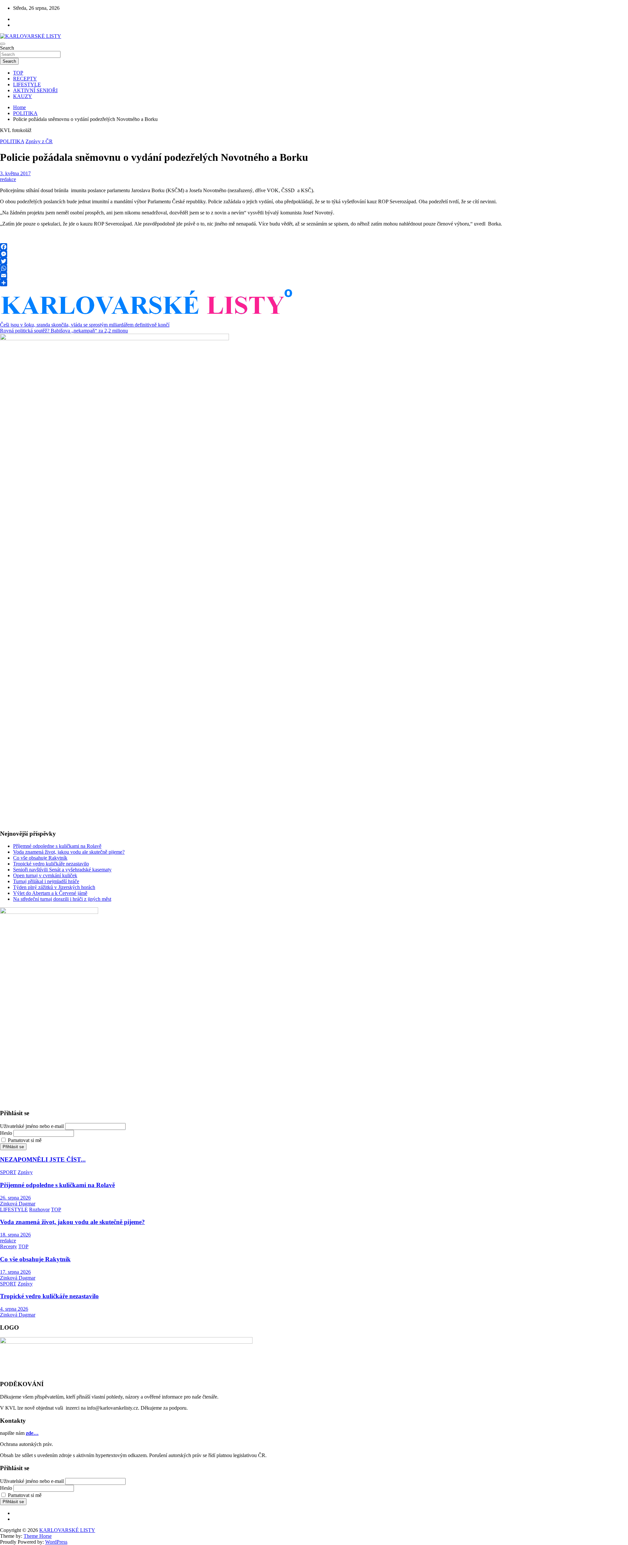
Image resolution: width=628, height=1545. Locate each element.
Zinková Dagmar (17, 1203)
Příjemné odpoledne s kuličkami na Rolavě (57, 846)
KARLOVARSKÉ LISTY (67, 1530)
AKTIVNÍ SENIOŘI (35, 90)
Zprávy (25, 1172)
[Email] (314, 275)
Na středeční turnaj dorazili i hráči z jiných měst (62, 899)
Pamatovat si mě (25, 1140)
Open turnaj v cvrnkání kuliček (45, 875)
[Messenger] (314, 254)
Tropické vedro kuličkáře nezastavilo (51, 863)
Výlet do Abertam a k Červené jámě (50, 893)
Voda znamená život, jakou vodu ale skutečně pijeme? (69, 852)
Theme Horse (38, 1536)
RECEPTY (25, 78)
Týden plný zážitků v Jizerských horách (54, 887)
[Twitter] (314, 261)
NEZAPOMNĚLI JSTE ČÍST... (43, 1159)
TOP (18, 73)
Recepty (8, 1246)
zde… (32, 1433)
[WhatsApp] (314, 268)
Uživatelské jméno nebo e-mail (32, 1126)
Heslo (6, 1133)
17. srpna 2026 (15, 1272)
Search (7, 48)
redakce (8, 179)
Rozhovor (39, 1209)
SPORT (8, 1172)
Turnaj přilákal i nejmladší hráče (46, 881)
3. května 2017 (15, 173)
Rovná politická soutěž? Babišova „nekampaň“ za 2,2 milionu (64, 330)
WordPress (56, 1542)
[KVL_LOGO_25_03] (147, 317)
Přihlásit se (13, 1146)
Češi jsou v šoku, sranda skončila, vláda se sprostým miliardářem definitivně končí (84, 324)
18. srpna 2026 (15, 1234)
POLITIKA (12, 141)
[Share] (314, 282)
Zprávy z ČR (39, 141)
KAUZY (22, 96)
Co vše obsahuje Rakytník (40, 858)
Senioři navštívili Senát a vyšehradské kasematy (62, 869)
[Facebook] (314, 246)
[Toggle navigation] (2, 44)
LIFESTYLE (27, 84)
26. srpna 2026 (15, 1198)
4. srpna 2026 (14, 1309)
